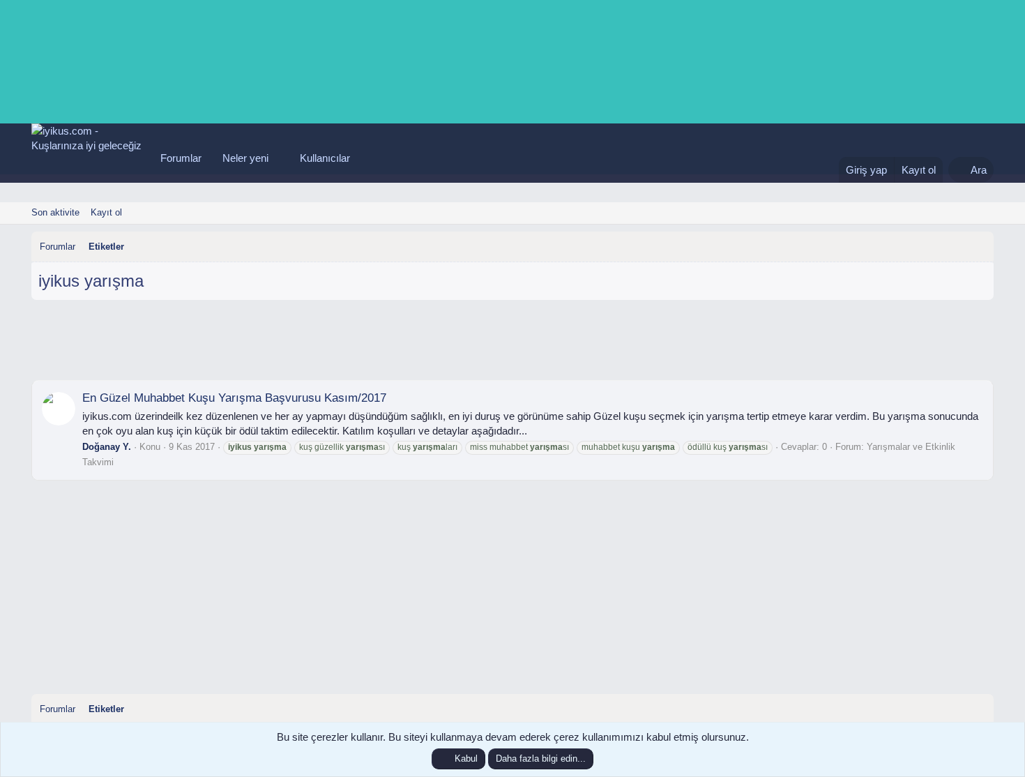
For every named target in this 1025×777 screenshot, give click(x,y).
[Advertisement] (512, 345)
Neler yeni (245, 158)
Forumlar (181, 158)
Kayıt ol (106, 212)
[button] (279, 158)
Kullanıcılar (325, 158)
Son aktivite (55, 212)
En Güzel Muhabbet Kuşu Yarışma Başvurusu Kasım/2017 (234, 398)
